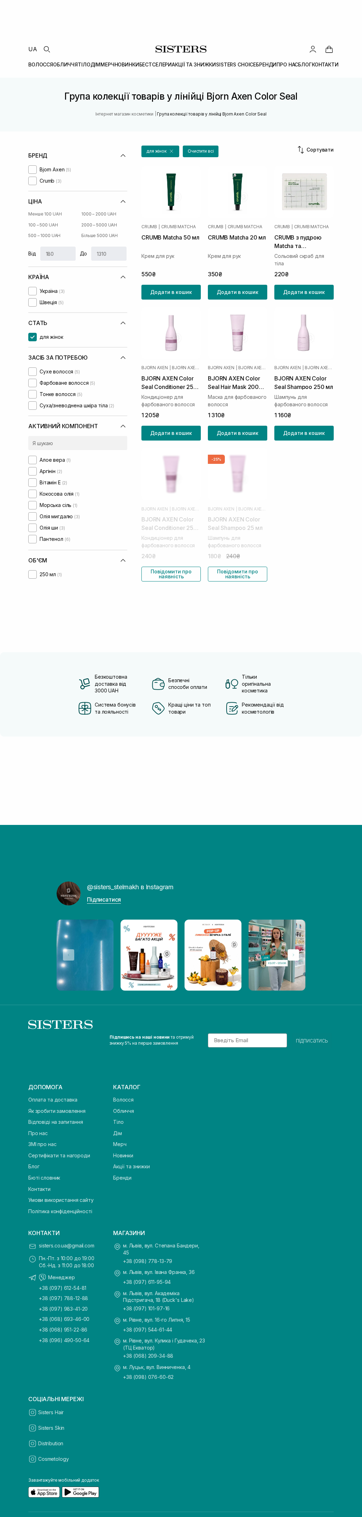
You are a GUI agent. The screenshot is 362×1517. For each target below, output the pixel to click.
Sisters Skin (51, 1428)
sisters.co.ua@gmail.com (66, 1245)
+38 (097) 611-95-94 (147, 1282)
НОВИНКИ (127, 64)
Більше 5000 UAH (99, 235)
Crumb (149, 226)
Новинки (123, 1155)
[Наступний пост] (293, 955)
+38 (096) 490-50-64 (64, 1340)
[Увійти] (312, 49)
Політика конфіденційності (60, 1211)
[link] (329, 49)
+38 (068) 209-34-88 (148, 1356)
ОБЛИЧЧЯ (65, 64)
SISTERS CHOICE (236, 64)
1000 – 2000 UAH (98, 214)
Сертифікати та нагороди (59, 1155)
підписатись (312, 1040)
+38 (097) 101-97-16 (146, 1308)
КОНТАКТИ (325, 64)
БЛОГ (304, 64)
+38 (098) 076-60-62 (148, 1377)
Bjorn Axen (154, 367)
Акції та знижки (131, 1166)
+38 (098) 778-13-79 (147, 1261)
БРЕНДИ (266, 64)
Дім (117, 1133)
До (83, 253)
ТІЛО (84, 64)
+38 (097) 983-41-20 (63, 1309)
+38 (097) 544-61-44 (147, 1330)
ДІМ (95, 64)
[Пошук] (46, 49)
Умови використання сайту (61, 1200)
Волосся (123, 1100)
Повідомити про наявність (171, 573)
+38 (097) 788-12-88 (63, 1298)
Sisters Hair (51, 1412)
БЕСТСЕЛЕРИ (155, 64)
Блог (33, 1166)
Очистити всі (201, 151)
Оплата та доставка (52, 1100)
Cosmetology (53, 1459)
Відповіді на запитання (55, 1122)
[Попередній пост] (68, 955)
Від (32, 253)
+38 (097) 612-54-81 (62, 1288)
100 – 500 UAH (43, 225)
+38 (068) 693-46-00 (64, 1319)
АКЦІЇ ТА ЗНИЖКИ (194, 64)
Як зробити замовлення (57, 1111)
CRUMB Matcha (178, 226)
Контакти (39, 1189)
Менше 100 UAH (45, 214)
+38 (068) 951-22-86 (63, 1330)
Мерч (119, 1144)
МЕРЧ (107, 64)
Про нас (38, 1133)
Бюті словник (44, 1178)
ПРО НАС (287, 64)
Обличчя (123, 1111)
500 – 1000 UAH (44, 235)
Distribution (50, 1443)
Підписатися (104, 899)
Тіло (118, 1122)
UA (32, 49)
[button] (160, 151)
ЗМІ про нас (42, 1144)
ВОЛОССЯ (40, 64)
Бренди (122, 1178)
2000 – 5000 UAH (99, 225)
